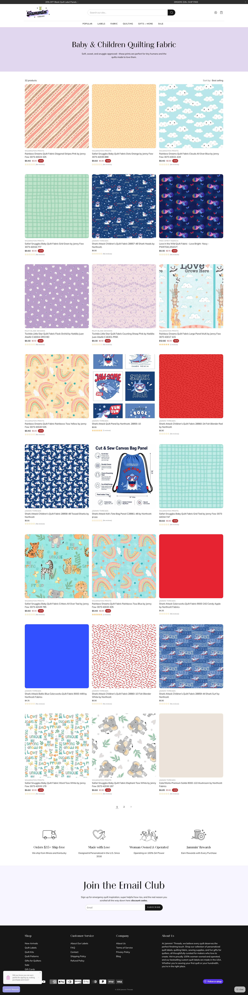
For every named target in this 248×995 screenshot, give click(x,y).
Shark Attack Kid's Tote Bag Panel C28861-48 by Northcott (121, 513)
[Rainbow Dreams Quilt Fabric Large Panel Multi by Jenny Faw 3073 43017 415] (191, 296)
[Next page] (131, 807)
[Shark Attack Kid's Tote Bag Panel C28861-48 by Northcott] (124, 476)
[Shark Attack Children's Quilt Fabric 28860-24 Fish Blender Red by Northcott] (191, 386)
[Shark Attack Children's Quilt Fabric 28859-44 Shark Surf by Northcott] (191, 656)
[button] (131, 12)
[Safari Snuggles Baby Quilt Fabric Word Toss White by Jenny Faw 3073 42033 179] (57, 745)
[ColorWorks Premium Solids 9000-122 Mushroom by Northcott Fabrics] (191, 745)
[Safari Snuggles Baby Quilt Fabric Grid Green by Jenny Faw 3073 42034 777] (57, 206)
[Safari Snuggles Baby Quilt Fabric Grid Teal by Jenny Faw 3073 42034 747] (191, 476)
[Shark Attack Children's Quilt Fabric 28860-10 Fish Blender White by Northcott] (124, 656)
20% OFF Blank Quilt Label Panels (61, 2)
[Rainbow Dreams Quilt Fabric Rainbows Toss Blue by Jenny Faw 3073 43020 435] (124, 566)
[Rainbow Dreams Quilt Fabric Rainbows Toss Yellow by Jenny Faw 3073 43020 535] (57, 386)
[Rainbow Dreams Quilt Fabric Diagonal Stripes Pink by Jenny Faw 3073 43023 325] (57, 116)
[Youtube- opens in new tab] (43, 982)
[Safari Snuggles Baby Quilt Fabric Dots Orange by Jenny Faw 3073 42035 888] (124, 116)
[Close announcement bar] (245, 2)
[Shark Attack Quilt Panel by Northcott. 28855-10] (124, 386)
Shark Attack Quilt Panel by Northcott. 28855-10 (116, 423)
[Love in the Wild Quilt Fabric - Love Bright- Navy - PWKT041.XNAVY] (191, 206)
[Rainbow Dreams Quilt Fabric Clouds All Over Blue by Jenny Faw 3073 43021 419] (191, 116)
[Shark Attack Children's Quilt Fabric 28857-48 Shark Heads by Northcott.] (124, 206)
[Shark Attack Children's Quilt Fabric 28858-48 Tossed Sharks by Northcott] (57, 476)
